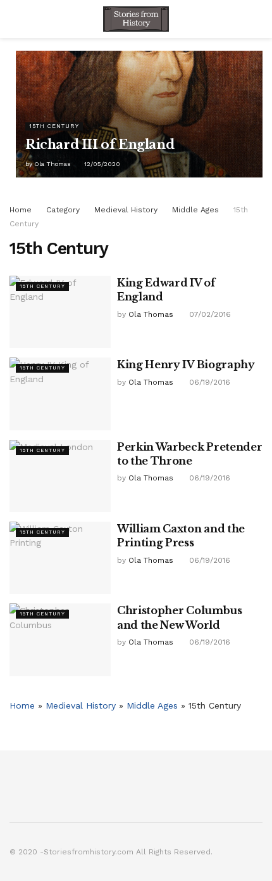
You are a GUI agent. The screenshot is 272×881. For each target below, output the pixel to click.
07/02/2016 (209, 314)
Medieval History (126, 209)
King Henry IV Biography (186, 364)
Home (20, 209)
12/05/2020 (101, 163)
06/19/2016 (208, 382)
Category (63, 209)
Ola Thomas (52, 163)
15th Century (54, 126)
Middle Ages (195, 209)
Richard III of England (99, 144)
